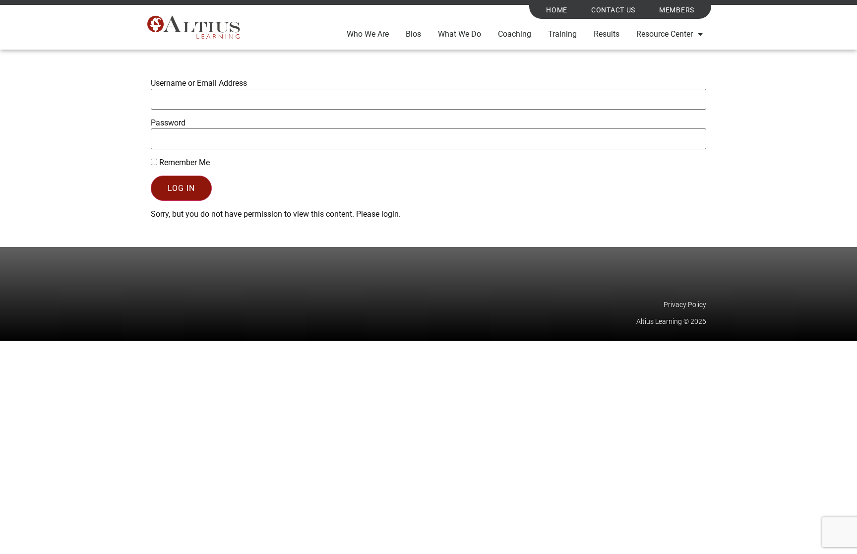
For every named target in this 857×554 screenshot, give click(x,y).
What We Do (459, 34)
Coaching (514, 34)
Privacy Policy (685, 305)
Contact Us (613, 10)
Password (168, 123)
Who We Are (368, 34)
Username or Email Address (199, 83)
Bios (413, 34)
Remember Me (183, 163)
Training (562, 34)
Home (556, 10)
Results (606, 34)
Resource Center (664, 34)
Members (676, 10)
